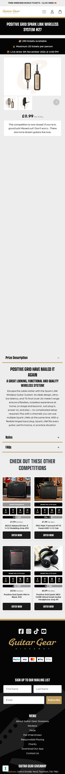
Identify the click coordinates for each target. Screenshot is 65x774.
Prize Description (17, 357)
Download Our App (33, 748)
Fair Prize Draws (32, 734)
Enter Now (17, 535)
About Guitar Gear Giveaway (32, 721)
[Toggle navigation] (44, 11)
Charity (32, 743)
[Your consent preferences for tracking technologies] (6, 768)
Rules (9, 437)
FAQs (8, 447)
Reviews (32, 725)
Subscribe (54, 700)
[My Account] (53, 11)
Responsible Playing (32, 739)
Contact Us (32, 753)
